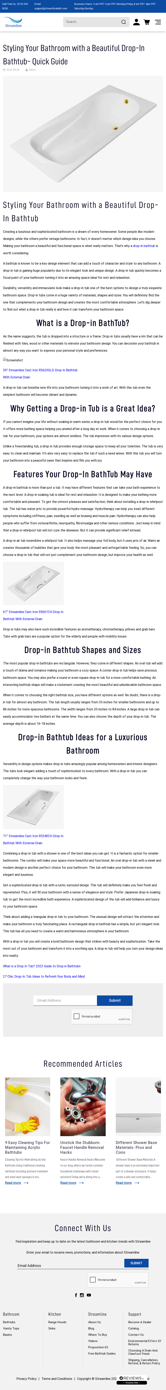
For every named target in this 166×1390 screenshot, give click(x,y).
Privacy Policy (26, 1379)
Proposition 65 (98, 1347)
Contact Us (136, 1335)
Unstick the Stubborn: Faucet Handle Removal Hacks (82, 1147)
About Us (94, 1322)
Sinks (51, 1328)
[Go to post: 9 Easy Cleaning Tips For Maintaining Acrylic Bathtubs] (27, 1106)
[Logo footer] (132, 1379)
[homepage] (13, 22)
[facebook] (76, 1295)
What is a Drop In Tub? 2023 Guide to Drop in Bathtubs (42, 966)
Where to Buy (97, 1335)
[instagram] (82, 1295)
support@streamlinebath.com (50, 8)
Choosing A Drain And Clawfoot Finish (142, 1352)
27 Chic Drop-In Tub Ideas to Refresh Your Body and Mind (44, 976)
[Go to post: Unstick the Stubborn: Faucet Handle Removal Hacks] (82, 1106)
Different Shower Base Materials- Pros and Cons (136, 1147)
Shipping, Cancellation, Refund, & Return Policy (144, 1361)
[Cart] (146, 22)
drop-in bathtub (144, 246)
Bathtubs (9, 1322)
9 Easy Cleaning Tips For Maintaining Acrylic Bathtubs (27, 1147)
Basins (7, 1335)
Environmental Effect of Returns (144, 1342)
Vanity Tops (11, 1328)
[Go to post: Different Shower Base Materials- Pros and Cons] (138, 1106)
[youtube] (89, 1295)
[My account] (136, 22)
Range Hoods (57, 1322)
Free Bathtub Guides (102, 1353)
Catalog (133, 1328)
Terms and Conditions (57, 1379)
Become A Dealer (139, 1322)
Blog (91, 1328)
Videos (93, 1341)
